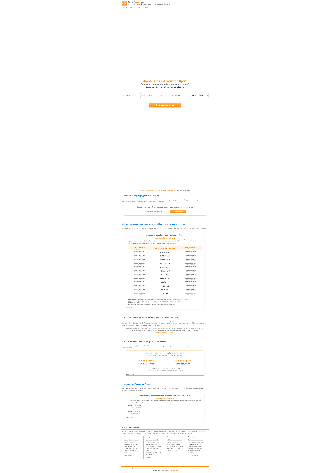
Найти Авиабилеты (165, 105)
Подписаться (178, 211)
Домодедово (197, 446)
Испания (127, 442)
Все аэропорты (193, 455)
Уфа (196, 450)
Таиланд (132, 446)
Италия (136, 450)
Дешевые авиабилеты (147, 190)
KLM (177, 442)
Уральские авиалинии (175, 440)
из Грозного (171, 190)
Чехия (130, 440)
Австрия (132, 442)
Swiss (180, 450)
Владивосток (192, 440)
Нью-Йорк (149, 446)
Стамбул (148, 448)
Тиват (159, 452)
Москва (148, 440)
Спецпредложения (143, 7)
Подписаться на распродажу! (165, 332)
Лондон (148, 442)
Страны (158, 190)
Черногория (127, 448)
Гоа (158, 440)
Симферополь (150, 452)
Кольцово (191, 444)
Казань (199, 450)
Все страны (128, 455)
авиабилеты (149, 3)
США (125, 452)
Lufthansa (177, 448)
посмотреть (139, 251)
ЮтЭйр (173, 446)
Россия (164, 190)
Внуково (195, 442)
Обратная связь (174, 470)
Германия (134, 448)
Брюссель (199, 448)
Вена (153, 450)
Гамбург (190, 446)
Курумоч (190, 452)
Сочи (155, 452)
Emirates (169, 450)
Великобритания (129, 444)
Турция (132, 450)
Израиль (135, 440)
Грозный (133, 408)
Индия (137, 444)
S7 (173, 450)
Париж (157, 442)
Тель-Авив (149, 444)
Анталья (152, 454)
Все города (149, 457)
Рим (158, 444)
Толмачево (191, 450)
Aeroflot (169, 442)
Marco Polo (197, 444)
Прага (153, 446)
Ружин (132, 414)
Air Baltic (178, 446)
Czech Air (176, 450)
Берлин (148, 454)
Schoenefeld (199, 440)
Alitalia (173, 448)
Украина (126, 450)
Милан (153, 442)
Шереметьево (192, 448)
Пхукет (153, 448)
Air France (172, 444)
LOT (168, 440)
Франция (127, 446)
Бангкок (154, 444)
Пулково (190, 442)
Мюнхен (158, 446)
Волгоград (201, 442)
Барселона (153, 440)
